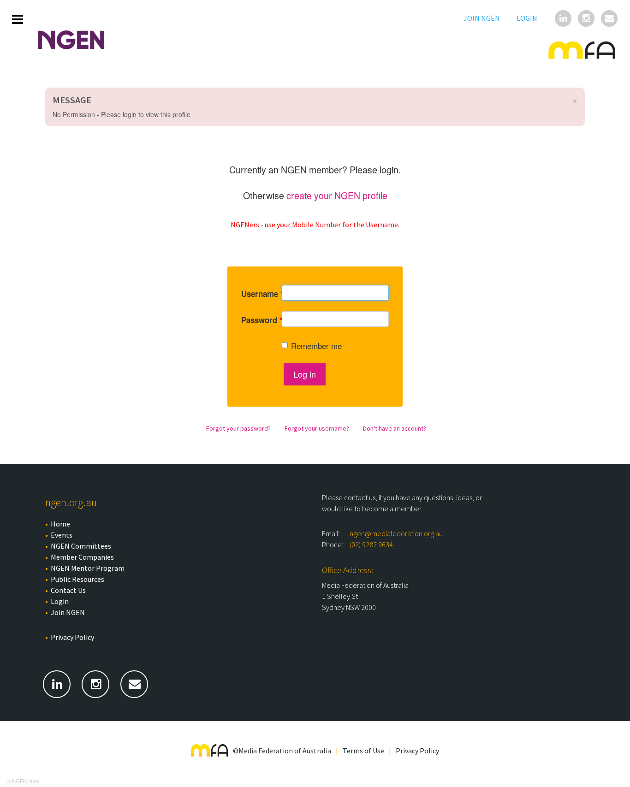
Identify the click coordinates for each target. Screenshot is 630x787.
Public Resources (77, 579)
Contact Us (68, 590)
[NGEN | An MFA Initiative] (78, 40)
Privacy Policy (72, 637)
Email (610, 19)
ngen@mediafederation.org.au (396, 533)
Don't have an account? (394, 428)
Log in (304, 374)
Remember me (316, 345)
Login (527, 18)
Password (254, 319)
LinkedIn (564, 19)
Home (60, 523)
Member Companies (82, 557)
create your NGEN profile (336, 195)
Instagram (587, 19)
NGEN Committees (81, 545)
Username (254, 293)
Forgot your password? (238, 428)
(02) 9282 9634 (371, 544)
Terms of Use (363, 750)
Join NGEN (482, 18)
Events (61, 534)
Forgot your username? (317, 428)
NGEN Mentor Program (88, 568)
